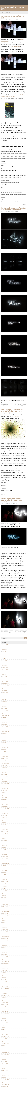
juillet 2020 (4, 688)
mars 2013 (4, 827)
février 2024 (5, 644)
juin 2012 (4, 847)
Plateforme (16, 416)
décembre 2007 (5, 961)
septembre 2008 (5, 940)
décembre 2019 (5, 697)
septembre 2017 (5, 735)
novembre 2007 (5, 963)
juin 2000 (4, 1059)
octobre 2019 (5, 699)
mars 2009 (4, 927)
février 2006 (5, 1002)
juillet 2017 (4, 740)
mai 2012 (4, 849)
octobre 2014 (5, 786)
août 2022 (4, 660)
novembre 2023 (5, 647)
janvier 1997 (5, 1082)
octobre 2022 (5, 656)
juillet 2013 (4, 817)
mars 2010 (4, 902)
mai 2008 (4, 950)
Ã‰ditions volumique (21, 202)
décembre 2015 (5, 761)
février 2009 (5, 929)
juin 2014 (4, 795)
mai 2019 (4, 704)
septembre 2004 (5, 1025)
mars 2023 (4, 653)
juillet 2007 (4, 972)
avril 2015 (4, 772)
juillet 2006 (4, 997)
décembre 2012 (5, 833)
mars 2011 (4, 877)
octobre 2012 (5, 838)
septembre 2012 (5, 840)
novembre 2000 (5, 1054)
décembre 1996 (5, 1084)
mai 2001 (4, 1047)
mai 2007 (4, 977)
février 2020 (5, 692)
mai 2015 (4, 770)
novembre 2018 (5, 715)
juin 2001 (4, 1045)
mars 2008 (4, 954)
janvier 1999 (5, 1070)
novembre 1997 (5, 1079)
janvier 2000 (5, 1063)
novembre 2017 (5, 731)
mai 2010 (4, 897)
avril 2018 (4, 722)
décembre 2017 (5, 729)
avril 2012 (4, 852)
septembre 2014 (5, 788)
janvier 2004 (5, 1034)
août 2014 (4, 790)
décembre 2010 (5, 883)
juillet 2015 (4, 767)
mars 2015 (4, 774)
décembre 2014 (5, 781)
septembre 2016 (5, 747)
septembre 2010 (5, 888)
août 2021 (4, 676)
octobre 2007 (5, 965)
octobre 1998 (5, 1073)
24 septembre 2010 (14, 211)
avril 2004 (4, 1032)
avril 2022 (4, 665)
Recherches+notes (7, 203)
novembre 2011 (5, 863)
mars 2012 (4, 854)
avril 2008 (4, 952)
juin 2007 (4, 975)
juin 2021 (4, 679)
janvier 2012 (5, 858)
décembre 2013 (5, 806)
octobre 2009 (5, 913)
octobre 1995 (5, 1088)
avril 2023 (4, 651)
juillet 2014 (4, 792)
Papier (24, 203)
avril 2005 (4, 1020)
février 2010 (5, 904)
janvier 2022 (5, 669)
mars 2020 (4, 690)
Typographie (23, 204)
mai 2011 (4, 874)
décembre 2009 (5, 909)
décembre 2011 (5, 861)
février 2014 (5, 802)
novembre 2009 (5, 911)
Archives (19, 404)
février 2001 (5, 1050)
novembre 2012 (5, 836)
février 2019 (5, 710)
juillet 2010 (4, 893)
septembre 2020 (5, 685)
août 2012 (4, 842)
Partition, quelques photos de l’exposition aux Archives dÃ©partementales (13, 209)
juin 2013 (4, 820)
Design (4, 202)
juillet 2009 (4, 918)
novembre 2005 (5, 1009)
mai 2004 (4, 1029)
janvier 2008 (5, 959)
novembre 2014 (5, 783)
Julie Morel (7, 19)
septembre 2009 (5, 915)
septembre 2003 (5, 1036)
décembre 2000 (5, 1052)
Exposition (24, 404)
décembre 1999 (5, 1066)
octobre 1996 (5, 1086)
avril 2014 (4, 797)
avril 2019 (4, 706)
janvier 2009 (5, 931)
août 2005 (4, 1016)
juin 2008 (4, 947)
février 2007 (5, 984)
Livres (21, 203)
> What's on (5, 494)
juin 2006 (4, 1000)
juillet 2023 (4, 649)
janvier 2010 (5, 906)
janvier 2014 (5, 804)
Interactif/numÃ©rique (8, 632)
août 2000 (4, 1057)
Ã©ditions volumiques (15, 46)
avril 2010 (4, 899)
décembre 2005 (5, 1006)
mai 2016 (4, 751)
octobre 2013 (5, 811)
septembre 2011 (5, 868)
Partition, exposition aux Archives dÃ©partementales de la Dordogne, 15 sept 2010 (12, 500)
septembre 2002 (5, 1043)
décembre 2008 (5, 934)
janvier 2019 (5, 713)
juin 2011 (4, 872)
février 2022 (5, 667)
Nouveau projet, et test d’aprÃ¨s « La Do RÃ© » (12, 17)
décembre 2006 (5, 988)
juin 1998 (4, 1077)
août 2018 (4, 720)
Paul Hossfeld (8, 400)
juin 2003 (4, 1041)
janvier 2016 (5, 758)
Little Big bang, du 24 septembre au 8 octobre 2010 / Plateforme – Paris (12, 410)
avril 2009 (4, 924)
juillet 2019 (4, 701)
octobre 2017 (5, 733)
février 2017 (5, 745)
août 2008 (4, 943)
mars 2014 (4, 799)
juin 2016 (4, 749)
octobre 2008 (5, 938)
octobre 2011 (5, 865)
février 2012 (5, 856)
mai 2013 (4, 822)
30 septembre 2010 (14, 19)
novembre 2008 (5, 936)
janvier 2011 (5, 881)
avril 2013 (4, 824)
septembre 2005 (5, 1013)
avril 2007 (4, 979)
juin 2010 (4, 895)
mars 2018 (4, 724)
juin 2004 (4, 1027)
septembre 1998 (5, 1075)
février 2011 (5, 879)
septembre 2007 (5, 968)
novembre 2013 (5, 808)
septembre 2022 (5, 658)
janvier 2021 (5, 681)
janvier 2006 (5, 1004)
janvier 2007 (5, 986)
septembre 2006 (5, 995)
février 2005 (5, 1022)
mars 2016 (4, 754)
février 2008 (5, 956)
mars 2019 (4, 708)
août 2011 (4, 870)
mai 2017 (4, 742)
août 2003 (4, 1038)
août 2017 (4, 738)
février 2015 (5, 776)
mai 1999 (4, 1068)
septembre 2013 (5, 813)
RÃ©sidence (23, 405)
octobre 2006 (5, 993)
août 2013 (4, 815)
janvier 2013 (5, 831)
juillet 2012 (4, 845)
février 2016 (5, 756)
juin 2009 (4, 920)
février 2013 (5, 829)
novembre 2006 (5, 991)
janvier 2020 (5, 694)
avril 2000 (4, 1061)
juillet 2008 (4, 945)
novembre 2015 (5, 763)
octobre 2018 (5, 717)
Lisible (18, 203)
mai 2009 (4, 922)
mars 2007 (4, 981)
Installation (5, 404)
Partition (19, 405)
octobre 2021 (5, 674)
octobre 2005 (5, 1011)
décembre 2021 (5, 672)
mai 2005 (4, 1018)
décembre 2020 (5, 683)
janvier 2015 (5, 779)
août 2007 (4, 970)
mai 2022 (4, 663)
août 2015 (4, 765)
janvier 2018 (5, 726)
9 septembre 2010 (13, 503)
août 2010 (4, 890)
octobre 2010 (5, 886)
